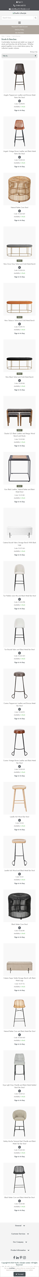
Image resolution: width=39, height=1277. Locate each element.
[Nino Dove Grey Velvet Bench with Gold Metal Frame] (19, 242)
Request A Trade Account (20, 26)
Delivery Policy (19, 29)
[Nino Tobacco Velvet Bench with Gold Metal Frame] (19, 299)
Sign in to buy (19, 110)
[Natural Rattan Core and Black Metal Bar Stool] (19, 1012)
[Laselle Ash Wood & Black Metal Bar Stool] (19, 852)
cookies (12, 1268)
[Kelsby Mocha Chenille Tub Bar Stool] (19, 1122)
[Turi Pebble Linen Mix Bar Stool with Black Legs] (19, 577)
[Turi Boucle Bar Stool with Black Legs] (19, 631)
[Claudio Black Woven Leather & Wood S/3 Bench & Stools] (19, 412)
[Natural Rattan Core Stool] (19, 189)
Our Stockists (19, 33)
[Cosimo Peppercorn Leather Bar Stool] (19, 685)
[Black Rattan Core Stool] (19, 906)
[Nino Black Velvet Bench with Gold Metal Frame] (19, 355)
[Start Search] (36, 18)
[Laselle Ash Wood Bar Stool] (19, 798)
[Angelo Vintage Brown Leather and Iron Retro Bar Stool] (19, 132)
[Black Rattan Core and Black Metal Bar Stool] (19, 1179)
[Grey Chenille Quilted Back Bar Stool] (19, 1066)
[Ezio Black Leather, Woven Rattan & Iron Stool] (19, 468)
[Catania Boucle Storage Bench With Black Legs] (19, 524)
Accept (21, 1274)
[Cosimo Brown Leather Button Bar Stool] (19, 742)
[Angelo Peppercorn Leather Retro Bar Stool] (19, 76)
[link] (14, 1257)
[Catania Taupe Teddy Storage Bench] (19, 959)
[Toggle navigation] (19, 23)
